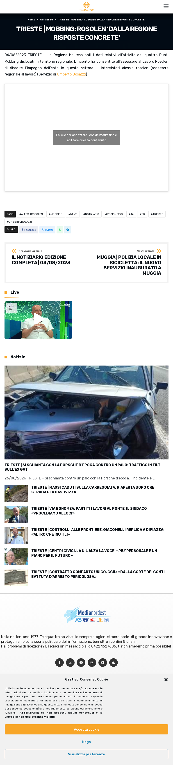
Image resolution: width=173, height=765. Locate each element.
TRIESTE (158, 214)
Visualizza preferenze (86, 754)
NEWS (73, 214)
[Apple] (113, 662)
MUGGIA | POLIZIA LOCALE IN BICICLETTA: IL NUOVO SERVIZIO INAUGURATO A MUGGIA (129, 263)
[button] (166, 679)
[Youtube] (81, 662)
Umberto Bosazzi (71, 74)
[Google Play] (102, 662)
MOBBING (56, 214)
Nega (86, 742)
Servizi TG (46, 19)
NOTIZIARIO (92, 214)
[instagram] (92, 662)
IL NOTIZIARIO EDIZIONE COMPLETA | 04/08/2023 (41, 257)
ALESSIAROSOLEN (32, 214)
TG (143, 214)
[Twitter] (70, 662)
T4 (132, 214)
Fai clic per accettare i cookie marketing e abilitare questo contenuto (86, 137)
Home (31, 19)
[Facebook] (59, 662)
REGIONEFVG (115, 214)
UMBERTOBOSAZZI (20, 221)
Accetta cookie (86, 729)
